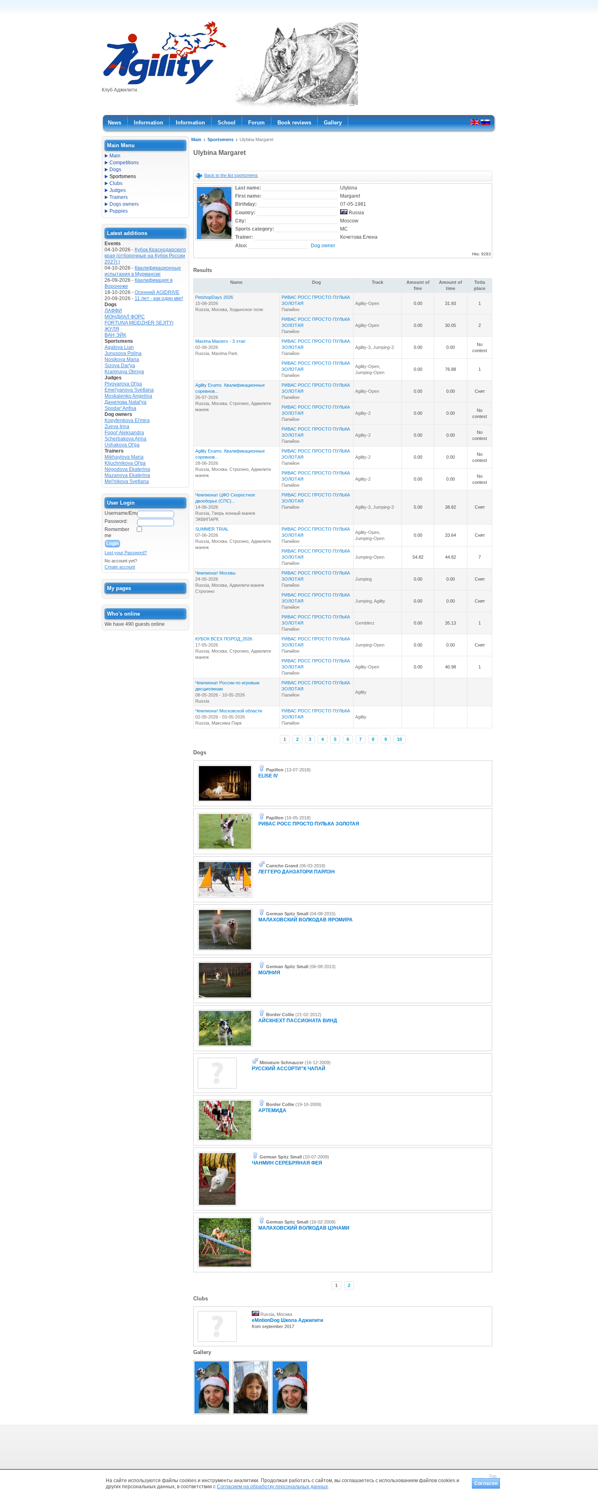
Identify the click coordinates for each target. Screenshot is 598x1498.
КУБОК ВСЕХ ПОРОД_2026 (223, 638)
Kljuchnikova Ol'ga (125, 463)
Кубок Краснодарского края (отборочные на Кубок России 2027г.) (145, 256)
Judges (117, 190)
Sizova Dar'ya (120, 365)
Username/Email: (120, 513)
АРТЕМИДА (272, 1110)
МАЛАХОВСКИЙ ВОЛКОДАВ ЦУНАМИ (303, 1228)
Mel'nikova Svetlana (127, 481)
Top (492, 1476)
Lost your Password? (126, 552)
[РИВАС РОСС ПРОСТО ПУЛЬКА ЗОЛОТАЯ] (225, 850)
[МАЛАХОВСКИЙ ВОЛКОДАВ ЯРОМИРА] (225, 951)
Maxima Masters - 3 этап (220, 341)
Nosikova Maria (122, 359)
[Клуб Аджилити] (164, 84)
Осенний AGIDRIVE (157, 292)
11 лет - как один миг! (159, 298)
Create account (120, 566)
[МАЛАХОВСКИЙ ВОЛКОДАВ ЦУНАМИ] (225, 1268)
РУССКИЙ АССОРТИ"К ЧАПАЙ (288, 1068)
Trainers (118, 197)
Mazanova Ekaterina (127, 475)
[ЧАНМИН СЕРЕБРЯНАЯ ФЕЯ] (217, 1206)
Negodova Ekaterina (127, 469)
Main (196, 139)
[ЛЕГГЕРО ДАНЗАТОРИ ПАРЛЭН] (225, 898)
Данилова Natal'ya (125, 402)
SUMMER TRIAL (212, 529)
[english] (475, 122)
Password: (116, 521)
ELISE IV (268, 776)
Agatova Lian (119, 347)
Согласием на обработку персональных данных (272, 1486)
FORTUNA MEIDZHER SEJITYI (139, 323)
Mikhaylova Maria (124, 457)
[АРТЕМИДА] (225, 1141)
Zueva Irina (117, 426)
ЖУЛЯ (112, 329)
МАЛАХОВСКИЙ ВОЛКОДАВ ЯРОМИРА (305, 920)
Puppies (118, 211)
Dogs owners (124, 204)
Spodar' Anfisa (120, 408)
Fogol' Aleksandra (124, 432)
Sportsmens (220, 139)
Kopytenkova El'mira (127, 420)
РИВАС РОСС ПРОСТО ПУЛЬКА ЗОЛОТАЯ (308, 824)
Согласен (486, 1483)
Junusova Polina (123, 353)
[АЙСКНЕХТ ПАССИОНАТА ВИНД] (225, 1047)
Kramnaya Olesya (124, 371)
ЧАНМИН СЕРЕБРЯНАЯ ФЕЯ (287, 1163)
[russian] (485, 122)
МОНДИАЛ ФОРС (125, 317)
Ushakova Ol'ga (122, 445)
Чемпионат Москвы (215, 572)
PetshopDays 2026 (214, 297)
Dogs (115, 169)
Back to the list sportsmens (231, 175)
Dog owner (323, 245)
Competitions (124, 162)
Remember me (117, 532)
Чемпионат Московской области (228, 710)
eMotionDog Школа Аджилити (287, 1320)
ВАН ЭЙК (115, 335)
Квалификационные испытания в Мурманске (143, 271)
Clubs (115, 183)
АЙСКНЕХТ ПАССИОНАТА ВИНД (297, 1020)
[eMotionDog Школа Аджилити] (217, 1342)
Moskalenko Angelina (128, 396)
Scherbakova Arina (125, 439)
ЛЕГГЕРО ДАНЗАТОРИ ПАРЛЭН (296, 872)
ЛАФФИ (113, 311)
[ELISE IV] (225, 802)
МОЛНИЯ (269, 972)
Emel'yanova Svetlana (129, 390)
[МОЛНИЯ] (225, 999)
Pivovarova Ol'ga (123, 384)
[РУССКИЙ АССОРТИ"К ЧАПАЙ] (217, 1089)
